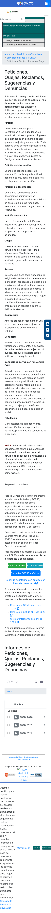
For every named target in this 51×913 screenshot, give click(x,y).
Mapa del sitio (14, 757)
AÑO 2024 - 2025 (9, 36)
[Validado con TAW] (23, 774)
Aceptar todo (36, 847)
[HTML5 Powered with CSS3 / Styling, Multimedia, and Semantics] (11, 774)
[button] (16, 681)
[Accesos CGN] (48, 3)
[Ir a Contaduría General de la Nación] (12, 10)
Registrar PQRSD (17, 565)
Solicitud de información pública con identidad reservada (25, 581)
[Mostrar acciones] (44, 717)
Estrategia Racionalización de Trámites (18, 40)
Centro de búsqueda (26, 757)
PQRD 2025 (26, 725)
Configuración (23, 848)
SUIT (5, 31)
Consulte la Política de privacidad (6, 904)
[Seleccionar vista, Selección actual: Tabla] (41, 681)
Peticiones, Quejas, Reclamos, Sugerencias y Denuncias (21, 26)
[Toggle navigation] (46, 14)
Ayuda (27, 759)
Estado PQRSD (35, 565)
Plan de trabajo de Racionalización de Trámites (21, 45)
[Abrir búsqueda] (30, 681)
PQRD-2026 (26, 717)
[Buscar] (22, 19)
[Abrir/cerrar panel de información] (36, 681)
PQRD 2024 (26, 733)
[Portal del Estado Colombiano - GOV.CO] (25, 3)
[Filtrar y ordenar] (12, 682)
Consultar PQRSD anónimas (25, 573)
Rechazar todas (46, 847)
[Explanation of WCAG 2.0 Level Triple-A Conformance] (36, 774)
